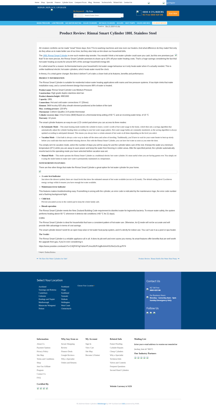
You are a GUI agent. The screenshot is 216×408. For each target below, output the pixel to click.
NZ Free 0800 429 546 (153, 14)
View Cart (90, 348)
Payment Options (43, 348)
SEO (124, 403)
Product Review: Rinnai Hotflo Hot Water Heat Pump (158, 259)
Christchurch (66, 309)
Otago (63, 290)
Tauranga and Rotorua (47, 290)
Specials (50, 2)
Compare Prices (81, 2)
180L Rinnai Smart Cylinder (55, 55)
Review (64, 348)
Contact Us (128, 2)
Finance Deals (66, 351)
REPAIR (41, 7)
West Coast (65, 305)
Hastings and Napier (47, 299)
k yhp (118, 26)
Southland (65, 293)
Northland (65, 287)
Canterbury (43, 293)
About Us (40, 344)
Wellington (65, 302)
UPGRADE (61, 7)
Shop (43, 2)
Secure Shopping (68, 344)
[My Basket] (177, 3)
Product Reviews (50, 252)
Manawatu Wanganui (47, 305)
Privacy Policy (42, 351)
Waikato (64, 299)
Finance (57, 2)
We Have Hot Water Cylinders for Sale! (53, 259)
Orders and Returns (68, 363)
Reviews (97, 2)
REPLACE (51, 7)
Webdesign (102, 403)
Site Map (89, 351)
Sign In (88, 344)
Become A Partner (93, 355)
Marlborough (44, 302)
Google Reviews (67, 355)
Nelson (41, 309)
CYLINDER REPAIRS (160, 23)
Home (37, 2)
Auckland (42, 287)
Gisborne (42, 296)
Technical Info (107, 2)
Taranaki (64, 296)
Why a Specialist (67, 359)
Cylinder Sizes (67, 2)
